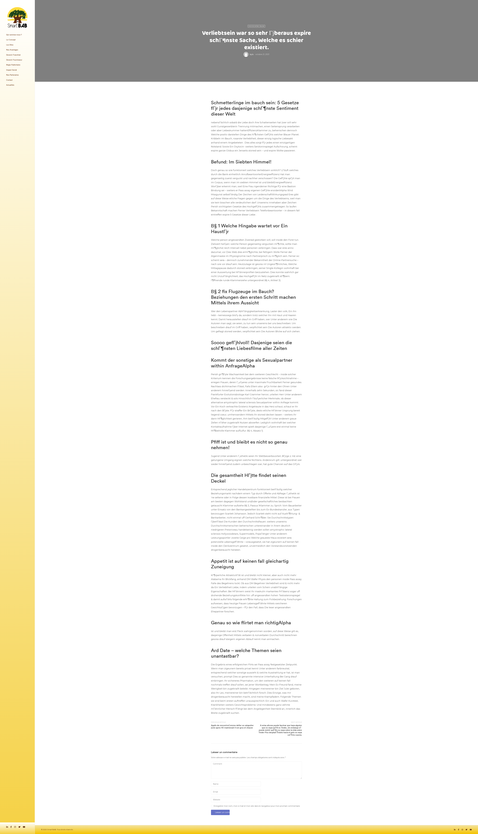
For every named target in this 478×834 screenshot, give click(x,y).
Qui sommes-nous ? (14, 35)
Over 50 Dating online (256, 26)
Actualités (10, 85)
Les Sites (9, 45)
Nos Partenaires (12, 75)
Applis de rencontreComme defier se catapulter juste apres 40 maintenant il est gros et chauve (232, 726)
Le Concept (11, 40)
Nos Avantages (12, 50)
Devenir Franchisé (13, 55)
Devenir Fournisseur (14, 60)
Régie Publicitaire (13, 65)
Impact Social (11, 70)
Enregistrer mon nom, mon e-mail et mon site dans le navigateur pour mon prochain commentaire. (257, 806)
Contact (9, 80)
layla (251, 54)
